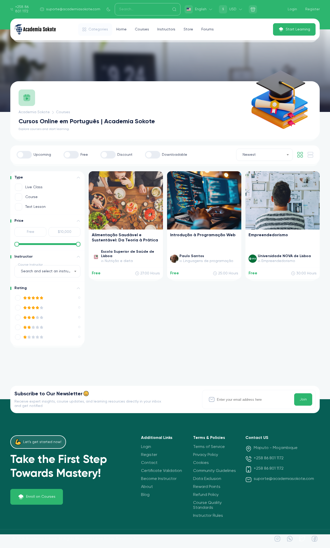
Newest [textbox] (249, 155)
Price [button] (18, 221)
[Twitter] (302, 539)
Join (303, 399)
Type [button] (18, 177)
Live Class (34, 187)
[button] (78, 178)
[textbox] (47, 271)
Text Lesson (35, 207)
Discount (125, 155)
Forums (207, 29)
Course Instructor (30, 264)
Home (121, 29)
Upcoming (42, 155)
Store (188, 29)
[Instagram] (277, 539)
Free (84, 155)
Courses (142, 29)
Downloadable (174, 155)
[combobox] (264, 155)
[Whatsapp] (290, 539)
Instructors (166, 29)
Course (31, 197)
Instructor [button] (23, 256)
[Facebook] (314, 539)
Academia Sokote (34, 112)
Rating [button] (20, 288)
